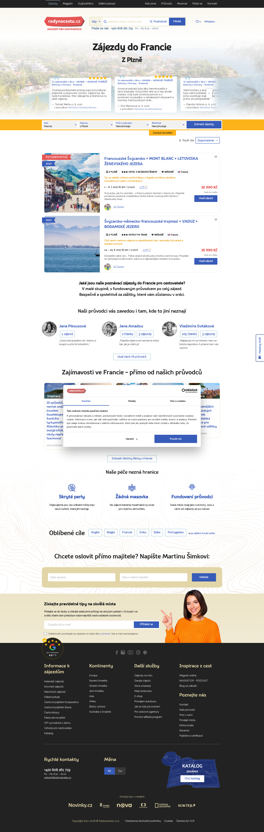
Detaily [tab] (132, 401)
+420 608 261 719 (122, 28)
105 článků (189, 334)
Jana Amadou (131, 326)
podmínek (104, 633)
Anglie (95, 532)
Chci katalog (192, 778)
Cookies (168, 820)
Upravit (130, 439)
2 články (127, 334)
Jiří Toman (118, 206)
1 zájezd (67, 334)
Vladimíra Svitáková (196, 326)
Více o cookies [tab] (178, 401)
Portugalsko (176, 532)
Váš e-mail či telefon (132, 573)
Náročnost (143, 188)
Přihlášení (209, 21)
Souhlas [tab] (86, 401)
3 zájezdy (145, 334)
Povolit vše (176, 439)
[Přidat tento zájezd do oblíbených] (215, 156)
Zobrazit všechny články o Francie (132, 458)
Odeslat (203, 577)
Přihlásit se (146, 624)
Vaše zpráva (56, 573)
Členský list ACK (185, 820)
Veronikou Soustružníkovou (82, 107)
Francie (184, 172)
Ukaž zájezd (206, 198)
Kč (109, 770)
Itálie (157, 532)
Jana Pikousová (72, 326)
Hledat (177, 21)
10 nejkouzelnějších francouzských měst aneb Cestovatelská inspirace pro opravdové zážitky (204, 414)
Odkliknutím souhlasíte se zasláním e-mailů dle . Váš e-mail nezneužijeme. (93, 633)
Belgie (111, 532)
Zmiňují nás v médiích (132, 796)
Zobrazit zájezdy (204, 124)
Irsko (142, 532)
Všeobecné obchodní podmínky (143, 820)
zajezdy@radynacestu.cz (57, 777)
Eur (120, 770)
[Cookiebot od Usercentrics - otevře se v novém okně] (184, 391)
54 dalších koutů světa (203, 533)
